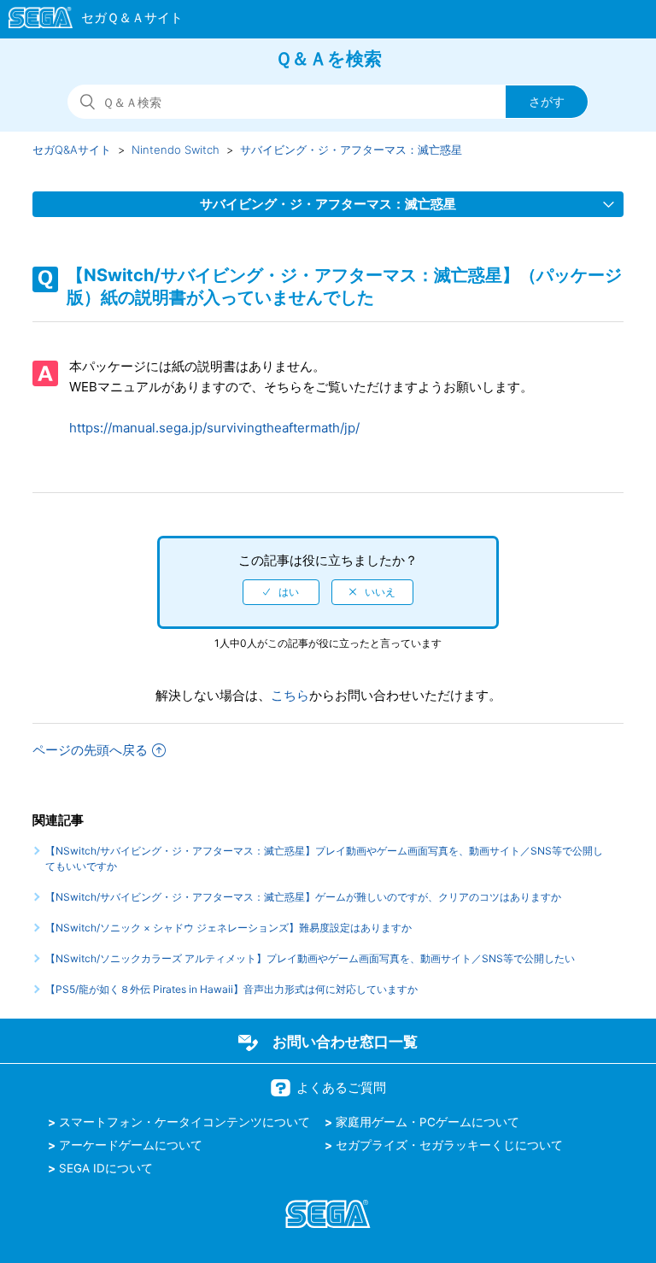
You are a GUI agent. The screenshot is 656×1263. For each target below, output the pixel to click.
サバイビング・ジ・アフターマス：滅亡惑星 (351, 149)
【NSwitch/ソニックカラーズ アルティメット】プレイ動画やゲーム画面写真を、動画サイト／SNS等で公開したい (310, 958)
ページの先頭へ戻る (90, 750)
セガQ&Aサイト (71, 149)
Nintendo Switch (176, 149)
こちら (290, 695)
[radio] (281, 592)
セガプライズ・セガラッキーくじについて (449, 1145)
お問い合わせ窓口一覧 (345, 1041)
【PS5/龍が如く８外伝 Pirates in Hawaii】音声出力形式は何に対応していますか (231, 989)
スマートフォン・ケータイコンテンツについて (184, 1122)
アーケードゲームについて (130, 1145)
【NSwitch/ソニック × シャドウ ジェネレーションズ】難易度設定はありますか (228, 927)
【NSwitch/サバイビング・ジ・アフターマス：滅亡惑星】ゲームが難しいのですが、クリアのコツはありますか (303, 896)
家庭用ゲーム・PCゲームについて (427, 1122)
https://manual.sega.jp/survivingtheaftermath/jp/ (214, 428)
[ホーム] (88, 20)
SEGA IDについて (106, 1168)
